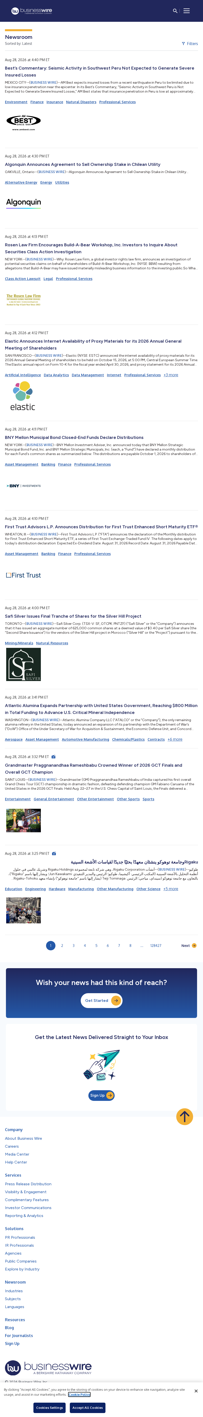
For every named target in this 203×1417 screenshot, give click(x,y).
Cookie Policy (79, 1394)
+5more (170, 888)
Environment (16, 102)
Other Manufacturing (115, 889)
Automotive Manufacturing (85, 739)
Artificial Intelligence (23, 375)
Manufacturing (81, 889)
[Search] (175, 11)
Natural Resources (52, 643)
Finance (37, 102)
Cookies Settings (49, 1408)
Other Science (148, 889)
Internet (114, 375)
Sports (148, 799)
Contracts (156, 739)
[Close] (196, 1391)
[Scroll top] (184, 1116)
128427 (156, 945)
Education (13, 889)
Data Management (88, 375)
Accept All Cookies (88, 1408)
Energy (46, 182)
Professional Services (117, 102)
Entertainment (18, 799)
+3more (171, 374)
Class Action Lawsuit (23, 279)
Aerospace (14, 739)
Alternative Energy (21, 182)
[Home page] (31, 11)
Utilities (62, 182)
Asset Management (21, 464)
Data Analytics (56, 375)
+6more (175, 739)
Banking (48, 464)
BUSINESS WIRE (43, 82)
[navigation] (187, 11)
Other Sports (128, 799)
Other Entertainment (95, 799)
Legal (48, 279)
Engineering (35, 889)
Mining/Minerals (19, 643)
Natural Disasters (81, 102)
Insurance (55, 102)
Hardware (57, 889)
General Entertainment (54, 799)
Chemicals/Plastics (128, 739)
